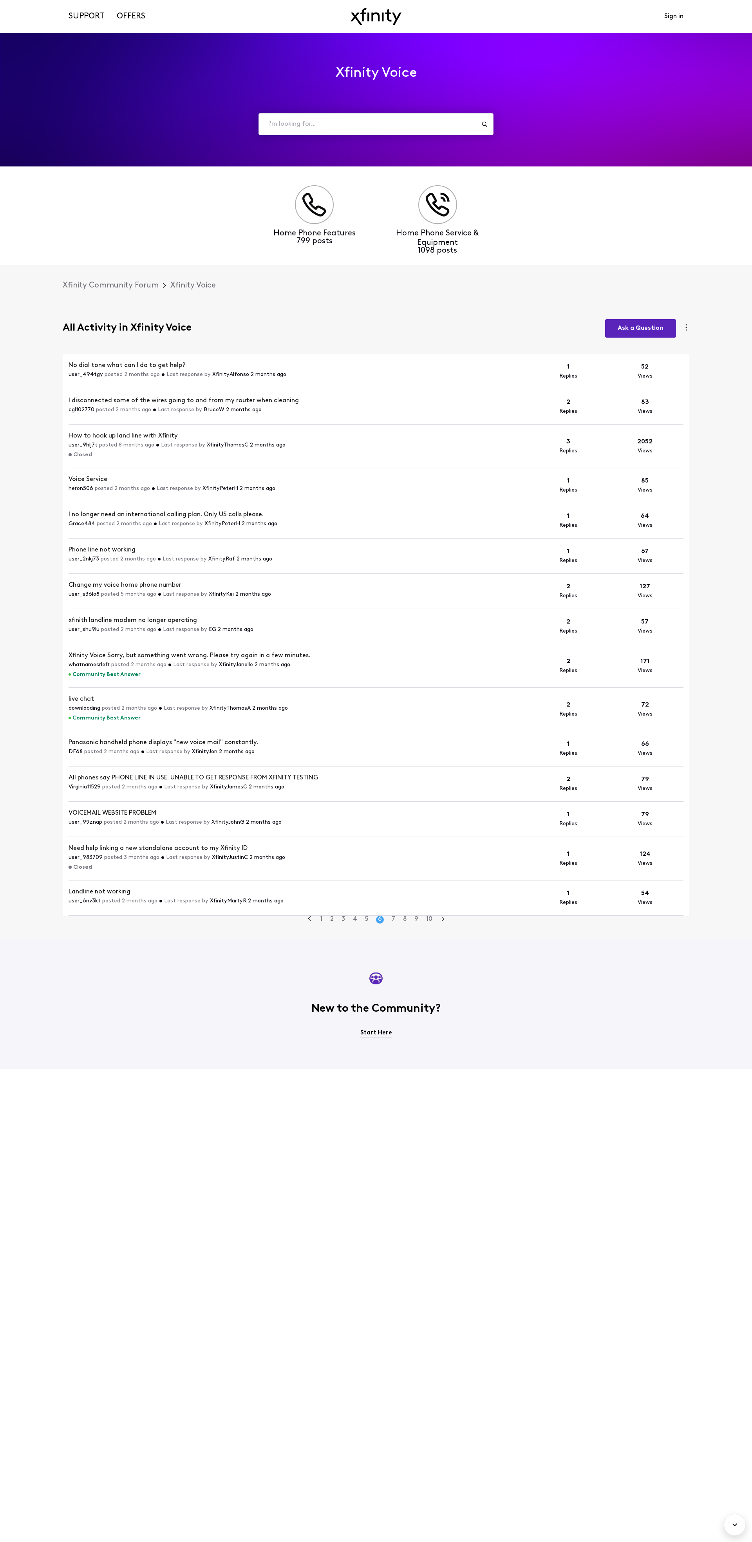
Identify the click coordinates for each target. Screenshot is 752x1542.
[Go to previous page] (309, 919)
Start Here (376, 1033)
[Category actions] (686, 328)
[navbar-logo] (376, 16)
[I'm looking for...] (484, 124)
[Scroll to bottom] (735, 1525)
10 (429, 919)
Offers (131, 16)
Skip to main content (34, 6)
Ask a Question (640, 328)
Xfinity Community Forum (111, 285)
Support (87, 16)
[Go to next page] (443, 920)
